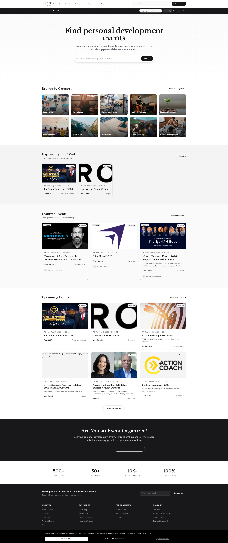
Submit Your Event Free (97, 448)
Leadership (83, 510)
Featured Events (48, 521)
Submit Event (178, 4)
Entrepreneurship (85, 517)
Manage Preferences (113, 539)
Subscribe (178, 493)
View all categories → (177, 89)
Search (147, 58)
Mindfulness (83, 513)
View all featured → (178, 216)
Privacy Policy (158, 517)
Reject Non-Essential (162, 539)
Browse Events (65, 4)
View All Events (114, 408)
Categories (79, 4)
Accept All (66, 539)
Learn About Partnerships (129, 448)
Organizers (92, 4)
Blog (102, 4)
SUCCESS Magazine (160, 513)
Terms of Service (159, 521)
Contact (119, 517)
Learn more (146, 533)
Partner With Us (122, 513)
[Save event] (73, 179)
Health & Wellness (86, 521)
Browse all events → (178, 297)
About (155, 510)
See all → (182, 156)
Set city (167, 11)
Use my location (179, 11)
